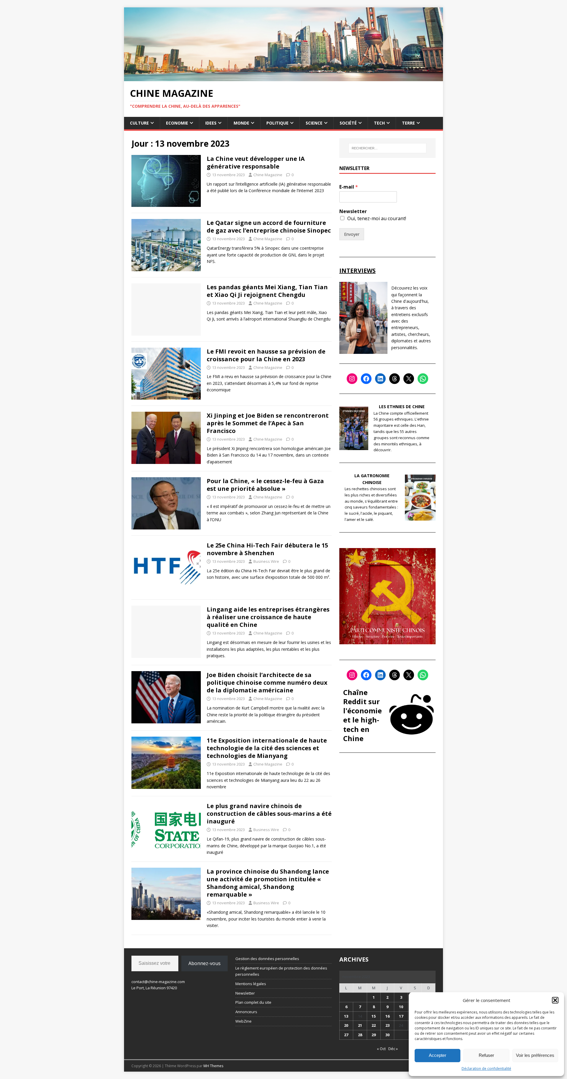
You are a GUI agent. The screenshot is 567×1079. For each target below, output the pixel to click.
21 (360, 1025)
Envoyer (351, 234)
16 (387, 1016)
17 (401, 1016)
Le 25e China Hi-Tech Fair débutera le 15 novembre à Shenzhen (267, 549)
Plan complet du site (253, 1002)
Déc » (393, 1048)
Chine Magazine (267, 174)
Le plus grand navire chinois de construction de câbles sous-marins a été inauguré (269, 813)
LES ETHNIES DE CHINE (402, 406)
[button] (555, 1000)
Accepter (437, 1055)
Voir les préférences (535, 1055)
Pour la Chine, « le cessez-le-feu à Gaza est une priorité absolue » (265, 485)
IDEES (210, 123)
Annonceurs (246, 1011)
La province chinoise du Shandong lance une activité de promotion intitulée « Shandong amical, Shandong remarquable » (268, 882)
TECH (379, 123)
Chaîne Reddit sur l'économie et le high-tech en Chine (362, 715)
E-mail (348, 187)
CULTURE (139, 123)
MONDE (241, 123)
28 (360, 1034)
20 (346, 1025)
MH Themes (213, 1065)
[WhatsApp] (423, 378)
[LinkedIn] (380, 378)
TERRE (408, 123)
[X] (408, 378)
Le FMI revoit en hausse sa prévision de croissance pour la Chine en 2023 (266, 355)
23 (387, 1025)
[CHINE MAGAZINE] (283, 77)
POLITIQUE (277, 123)
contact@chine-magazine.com (158, 981)
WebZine (243, 1021)
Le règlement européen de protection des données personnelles (281, 971)
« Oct (381, 1048)
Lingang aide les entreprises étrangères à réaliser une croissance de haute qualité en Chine (268, 617)
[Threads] (394, 378)
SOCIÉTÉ (348, 123)
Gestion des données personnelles (267, 958)
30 (387, 1034)
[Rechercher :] (387, 148)
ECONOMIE (177, 123)
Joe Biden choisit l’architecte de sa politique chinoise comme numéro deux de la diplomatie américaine (267, 682)
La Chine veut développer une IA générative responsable (256, 162)
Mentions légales (250, 983)
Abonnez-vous (204, 963)
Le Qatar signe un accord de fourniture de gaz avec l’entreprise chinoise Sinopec (269, 226)
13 (346, 1016)
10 (401, 1006)
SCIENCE (314, 123)
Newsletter (353, 211)
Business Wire (266, 561)
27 (346, 1034)
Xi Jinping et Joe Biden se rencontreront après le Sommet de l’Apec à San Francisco (268, 423)
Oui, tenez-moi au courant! (376, 218)
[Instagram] (352, 378)
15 (374, 1016)
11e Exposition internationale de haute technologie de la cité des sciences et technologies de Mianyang (267, 748)
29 (374, 1034)
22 (374, 1025)
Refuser (486, 1055)
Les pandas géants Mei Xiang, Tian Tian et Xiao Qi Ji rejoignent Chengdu (267, 291)
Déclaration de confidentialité (486, 1068)
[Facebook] (366, 378)
